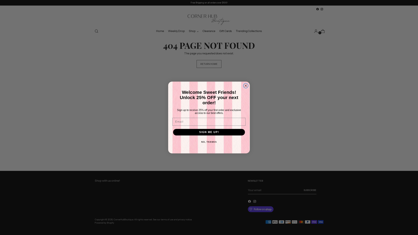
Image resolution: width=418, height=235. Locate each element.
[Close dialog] (245, 85)
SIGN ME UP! (209, 132)
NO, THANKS (209, 142)
